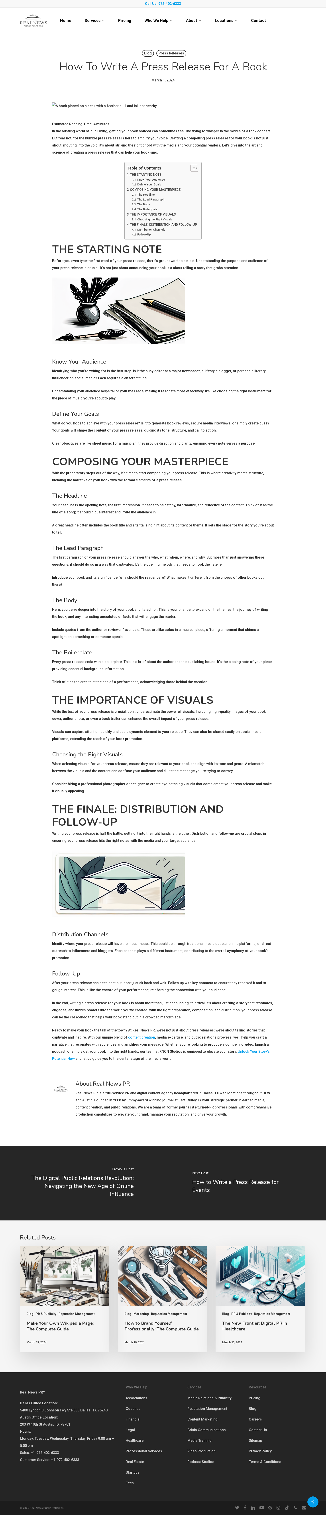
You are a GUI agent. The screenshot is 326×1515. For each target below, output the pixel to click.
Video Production (201, 1451)
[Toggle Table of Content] (192, 168)
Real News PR (32, 1392)
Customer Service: (35, 1460)
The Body (143, 204)
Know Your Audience (151, 179)
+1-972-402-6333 (45, 1453)
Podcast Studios (200, 1462)
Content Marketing (202, 1419)
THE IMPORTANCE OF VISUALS (153, 214)
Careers (255, 1419)
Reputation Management (77, 1314)
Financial (133, 1419)
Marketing (141, 1314)
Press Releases (171, 53)
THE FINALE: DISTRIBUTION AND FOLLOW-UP (163, 225)
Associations (136, 1398)
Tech (130, 1483)
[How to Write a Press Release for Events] (244, 1183)
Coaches (133, 1409)
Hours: (25, 1431)
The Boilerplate (147, 209)
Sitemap (255, 1440)
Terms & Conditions (265, 1462)
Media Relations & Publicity (209, 1398)
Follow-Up (144, 234)
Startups (132, 1472)
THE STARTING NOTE (145, 175)
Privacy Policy (260, 1451)
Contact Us (258, 1430)
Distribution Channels (151, 229)
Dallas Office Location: (39, 1403)
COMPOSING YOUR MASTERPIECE (155, 190)
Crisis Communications (206, 1430)
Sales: (25, 1453)
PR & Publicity (46, 1314)
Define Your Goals (149, 184)
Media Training (199, 1440)
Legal (130, 1430)
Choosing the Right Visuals (154, 219)
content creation (141, 1037)
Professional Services (144, 1451)
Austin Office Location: (39, 1417)
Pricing (254, 1398)
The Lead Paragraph (150, 199)
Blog (148, 53)
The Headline (146, 194)
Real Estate (135, 1462)
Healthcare (134, 1440)
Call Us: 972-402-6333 (163, 4)
